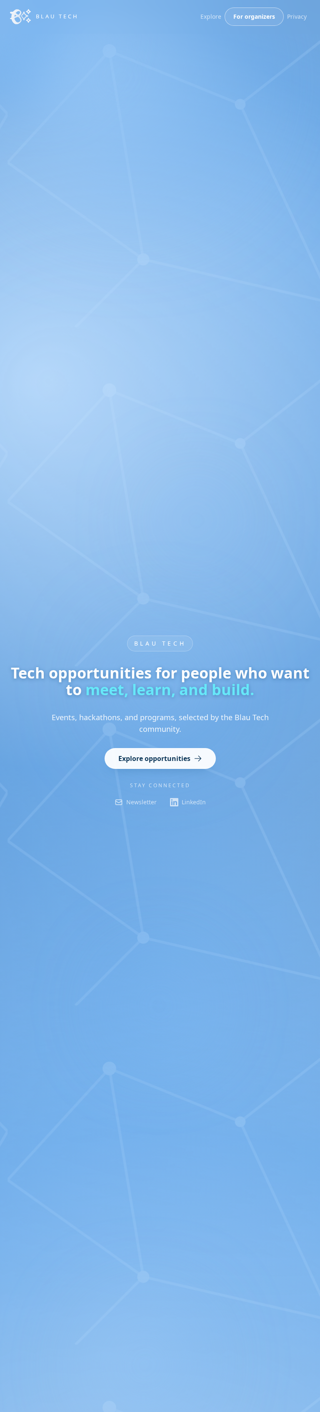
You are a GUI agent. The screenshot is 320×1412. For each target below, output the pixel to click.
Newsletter (141, 802)
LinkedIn (194, 802)
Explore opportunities (154, 758)
